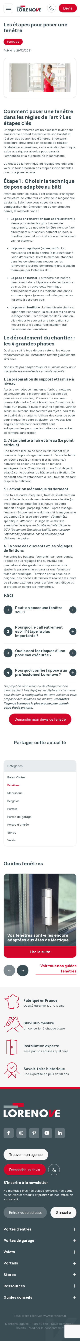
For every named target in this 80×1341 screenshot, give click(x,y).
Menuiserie (15, 793)
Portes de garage (19, 816)
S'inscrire (63, 1212)
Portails (12, 809)
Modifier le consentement (46, 1328)
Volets (11, 840)
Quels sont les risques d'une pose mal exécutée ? (36, 652)
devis (67, 8)
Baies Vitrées (16, 777)
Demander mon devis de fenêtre (40, 719)
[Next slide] (22, 970)
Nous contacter (62, 1323)
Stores (11, 832)
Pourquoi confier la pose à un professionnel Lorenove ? (37, 672)
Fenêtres (13, 41)
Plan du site (40, 1323)
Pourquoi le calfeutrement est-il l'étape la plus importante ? (35, 631)
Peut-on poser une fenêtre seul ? (35, 609)
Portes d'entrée (18, 824)
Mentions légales (17, 1323)
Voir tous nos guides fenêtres (58, 968)
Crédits (21, 1328)
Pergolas (13, 801)
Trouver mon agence (26, 1154)
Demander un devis (24, 1169)
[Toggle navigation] (8, 8)
